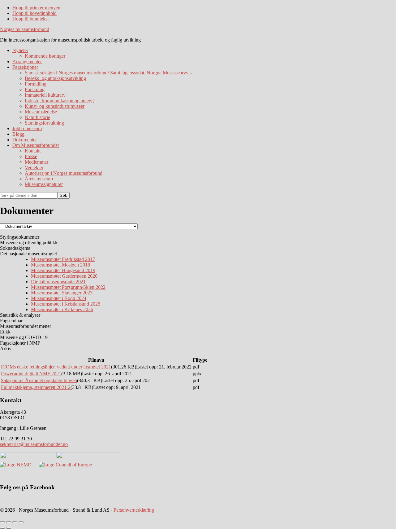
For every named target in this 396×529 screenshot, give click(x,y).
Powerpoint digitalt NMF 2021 (31, 373)
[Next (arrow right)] (8, 528)
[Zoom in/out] (21, 522)
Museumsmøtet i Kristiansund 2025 (65, 303)
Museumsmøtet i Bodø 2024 (58, 298)
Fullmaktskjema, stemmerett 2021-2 (36, 387)
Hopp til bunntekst (30, 18)
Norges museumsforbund (24, 29)
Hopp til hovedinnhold (34, 13)
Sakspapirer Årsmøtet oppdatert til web (39, 380)
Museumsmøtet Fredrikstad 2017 (63, 259)
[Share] (8, 522)
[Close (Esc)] (2, 522)
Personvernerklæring (134, 510)
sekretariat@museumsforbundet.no (34, 444)
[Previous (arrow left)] (2, 528)
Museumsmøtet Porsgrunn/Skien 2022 (68, 287)
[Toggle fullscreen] (14, 522)
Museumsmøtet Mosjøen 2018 (60, 264)
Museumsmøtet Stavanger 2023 (62, 292)
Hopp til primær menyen (36, 7)
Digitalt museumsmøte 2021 (58, 281)
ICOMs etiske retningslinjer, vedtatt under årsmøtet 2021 (56, 366)
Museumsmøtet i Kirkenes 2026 (62, 309)
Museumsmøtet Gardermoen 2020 (64, 276)
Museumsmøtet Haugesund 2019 (63, 270)
